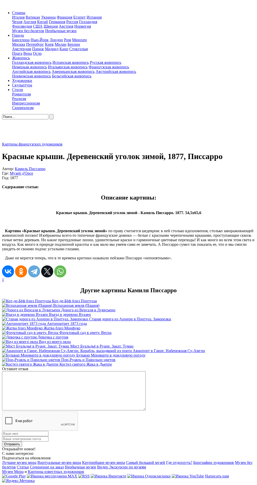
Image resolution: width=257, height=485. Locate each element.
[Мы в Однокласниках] (149, 476)
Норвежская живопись (31, 76)
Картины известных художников (56, 471)
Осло (37, 53)
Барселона (21, 40)
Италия (18, 17)
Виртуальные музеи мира (59, 462)
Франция (64, 17)
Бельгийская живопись (71, 76)
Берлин (74, 44)
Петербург (35, 44)
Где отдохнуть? (179, 462)
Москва (18, 44)
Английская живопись (31, 71)
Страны (18, 13)
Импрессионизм (26, 103)
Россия (72, 22)
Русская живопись (105, 62)
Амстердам (21, 49)
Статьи (23, 467)
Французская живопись (109, 67)
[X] (47, 271)
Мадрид (51, 49)
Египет (79, 17)
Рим (67, 40)
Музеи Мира (13, 471)
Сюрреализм (23, 108)
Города (18, 35)
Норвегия (82, 26)
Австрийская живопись (116, 71)
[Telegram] (34, 271)
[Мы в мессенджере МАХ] (52, 476)
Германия (57, 22)
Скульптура (22, 85)
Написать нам (217, 476)
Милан (61, 44)
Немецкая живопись (29, 67)
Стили (17, 89)
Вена (27, 53)
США (38, 26)
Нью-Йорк (40, 40)
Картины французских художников (32, 144)
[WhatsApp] (60, 271)
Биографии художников (213, 462)
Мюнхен (79, 40)
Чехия (17, 22)
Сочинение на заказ (47, 467)
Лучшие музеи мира (19, 462)
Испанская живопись (70, 62)
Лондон (56, 40)
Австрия (66, 26)
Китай (42, 22)
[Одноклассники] (21, 271)
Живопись (21, 58)
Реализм (19, 98)
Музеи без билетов (28, 31)
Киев (49, 44)
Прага (17, 53)
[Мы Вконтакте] (108, 476)
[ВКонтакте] (8, 271)
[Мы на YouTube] (188, 476)
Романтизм (21, 94)
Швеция (51, 26)
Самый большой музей (145, 462)
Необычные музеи (61, 31)
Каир (63, 49)
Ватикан (33, 17)
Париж (38, 49)
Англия (29, 22)
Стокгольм (78, 49)
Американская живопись (73, 71)
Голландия (88, 22)
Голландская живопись (31, 62)
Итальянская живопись (68, 67)
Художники (22, 80)
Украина (48, 17)
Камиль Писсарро (30, 169)
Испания (94, 17)
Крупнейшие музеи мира (103, 462)
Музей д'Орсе (21, 173)
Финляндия (22, 26)
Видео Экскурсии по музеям (121, 467)
